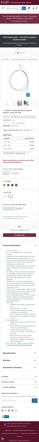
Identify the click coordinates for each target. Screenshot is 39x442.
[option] (19, 41)
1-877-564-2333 (8, 153)
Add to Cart (21, 235)
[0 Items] (36, 8)
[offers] (29, 8)
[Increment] (34, 227)
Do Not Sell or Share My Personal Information (23, 430)
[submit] (35, 400)
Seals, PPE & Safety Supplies (18, 59)
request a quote (20, 153)
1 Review (13, 123)
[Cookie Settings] (2, 438)
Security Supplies (32, 59)
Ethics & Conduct (33, 433)
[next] (23, 52)
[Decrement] (4, 227)
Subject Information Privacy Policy (11, 433)
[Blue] (16, 185)
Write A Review (20, 123)
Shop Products (5, 59)
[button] (19, 18)
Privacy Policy (8, 430)
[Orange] (4, 185)
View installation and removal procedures (15, 216)
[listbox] (19, 41)
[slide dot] (18, 53)
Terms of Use (24, 433)
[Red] (8, 185)
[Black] (12, 185)
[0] (36, 8)
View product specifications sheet (13, 218)
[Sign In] (33, 8)
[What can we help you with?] (24, 8)
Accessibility (19, 436)
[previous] (15, 52)
